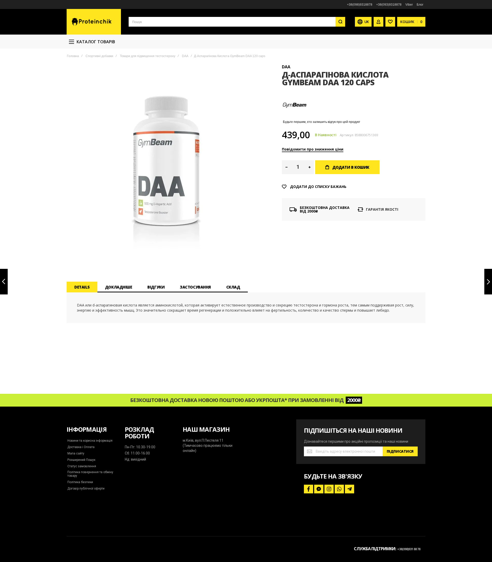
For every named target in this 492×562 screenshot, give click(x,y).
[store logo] (94, 22)
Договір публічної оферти (86, 488)
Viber (409, 4)
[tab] (82, 287)
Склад (233, 287)
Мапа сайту (75, 453)
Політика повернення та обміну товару (90, 474)
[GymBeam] (295, 116)
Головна (73, 56)
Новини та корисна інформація (89, 440)
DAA (185, 56)
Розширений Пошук (81, 460)
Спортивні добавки (99, 56)
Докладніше (118, 287)
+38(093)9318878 (389, 4)
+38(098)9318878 (359, 4)
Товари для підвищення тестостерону (147, 56)
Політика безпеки (80, 482)
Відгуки (156, 287)
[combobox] (237, 22)
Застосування (195, 287)
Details (82, 287)
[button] (286, 167)
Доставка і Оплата (81, 447)
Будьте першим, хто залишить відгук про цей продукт (321, 122)
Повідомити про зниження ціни (312, 149)
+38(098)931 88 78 (408, 549)
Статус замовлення (81, 466)
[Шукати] (340, 22)
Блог (420, 4)
